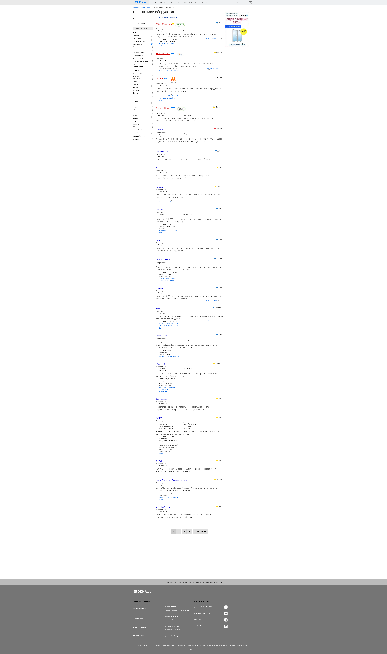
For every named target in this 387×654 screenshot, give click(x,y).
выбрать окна (138, 618)
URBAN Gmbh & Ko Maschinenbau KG (168, 326)
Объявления (180, 2)
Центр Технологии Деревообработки (171, 480)
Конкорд (159, 187)
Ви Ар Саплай (162, 240)
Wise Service (163, 53)
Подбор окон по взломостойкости (172, 627)
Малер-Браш (163, 108)
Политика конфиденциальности (238, 645)
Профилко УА (161, 335)
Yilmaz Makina (170, 279)
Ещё (204, 2)
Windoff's (162, 231)
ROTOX (161, 100)
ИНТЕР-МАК (161, 210)
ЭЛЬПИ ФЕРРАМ (163, 259)
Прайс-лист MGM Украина (213, 38)
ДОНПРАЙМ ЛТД (163, 507)
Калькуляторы (166, 2)
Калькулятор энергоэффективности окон (177, 608)
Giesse (169, 356)
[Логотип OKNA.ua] (142, 2)
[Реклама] (237, 30)
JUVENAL (160, 288)
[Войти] (250, 2)
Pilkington (162, 387)
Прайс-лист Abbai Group (212, 143)
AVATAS (159, 418)
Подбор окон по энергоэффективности (174, 618)
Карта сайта (193, 649)
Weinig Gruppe (164, 497)
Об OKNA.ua (181, 645)
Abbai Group (161, 129)
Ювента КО (160, 364)
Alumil (161, 453)
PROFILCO (162, 356)
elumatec (162, 43)
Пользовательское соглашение (217, 645)
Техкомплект (161, 168)
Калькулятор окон (140, 608)
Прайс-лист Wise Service (212, 68)
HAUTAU (176, 356)
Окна (154, 2)
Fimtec (161, 45)
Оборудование (139, 23)
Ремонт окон (138, 636)
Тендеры (197, 625)
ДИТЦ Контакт (162, 151)
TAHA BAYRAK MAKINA (167, 281)
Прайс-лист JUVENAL (211, 300)
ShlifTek (159, 461)
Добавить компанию (203, 607)
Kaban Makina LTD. (165, 202)
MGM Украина (164, 24)
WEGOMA (170, 43)
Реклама (197, 619)
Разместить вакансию (203, 613)
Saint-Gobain (172, 387)
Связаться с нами (192, 645)
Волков (159, 309)
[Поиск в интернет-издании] (246, 2)
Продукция (194, 2)
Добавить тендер (172, 636)
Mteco (159, 78)
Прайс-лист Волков (211, 321)
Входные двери (139, 628)
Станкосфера (161, 399)
